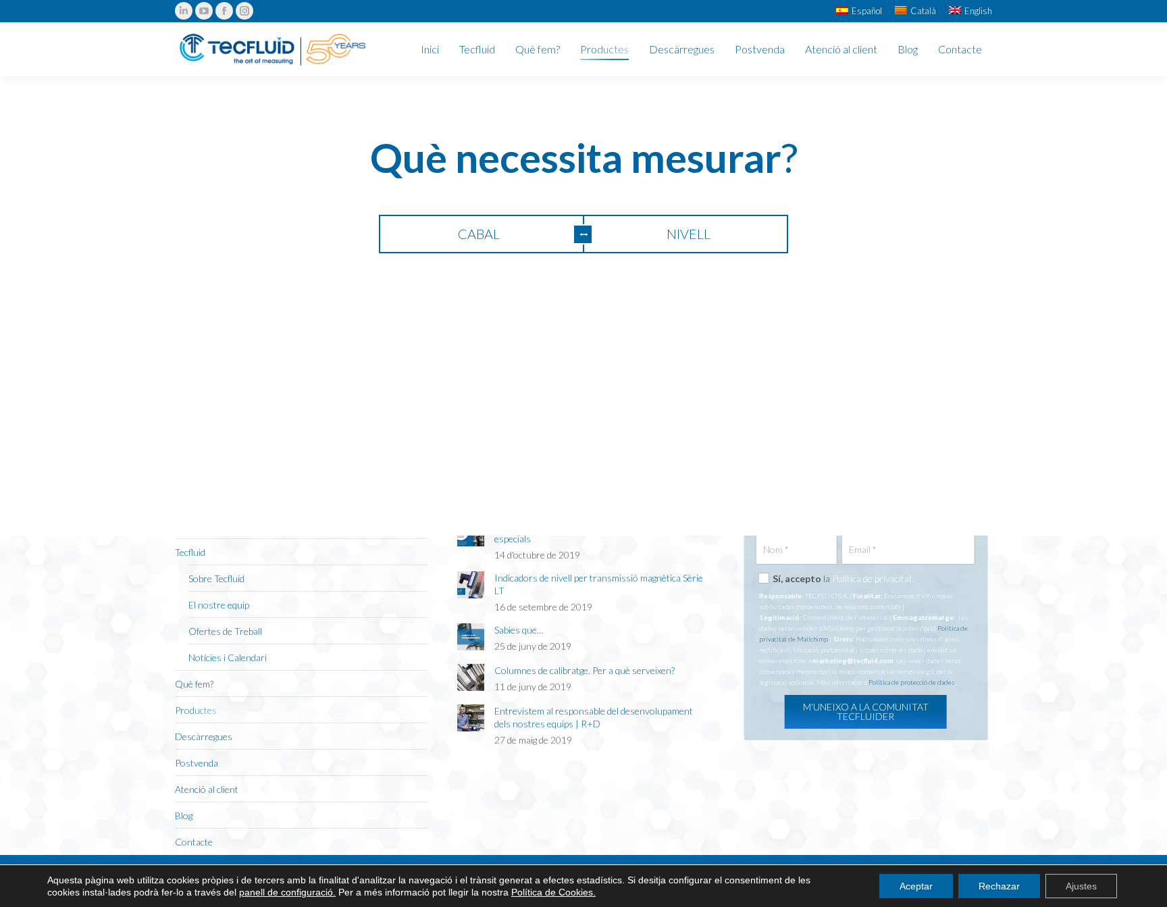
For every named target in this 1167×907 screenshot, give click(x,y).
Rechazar (999, 886)
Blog (183, 815)
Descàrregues (203, 736)
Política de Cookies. (553, 892)
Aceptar (916, 886)
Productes (196, 710)
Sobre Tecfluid (216, 578)
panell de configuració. (287, 892)
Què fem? (194, 684)
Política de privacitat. (873, 578)
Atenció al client (206, 789)
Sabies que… (519, 630)
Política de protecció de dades (911, 682)
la (843, 578)
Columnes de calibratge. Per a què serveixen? (584, 670)
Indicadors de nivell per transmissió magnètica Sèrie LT (598, 584)
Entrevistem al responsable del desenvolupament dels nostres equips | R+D (593, 717)
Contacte (194, 842)
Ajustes (1081, 886)
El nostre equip (218, 605)
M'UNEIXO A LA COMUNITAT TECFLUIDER (866, 711)
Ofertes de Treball (225, 631)
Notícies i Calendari (227, 657)
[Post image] (470, 584)
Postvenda (196, 763)
